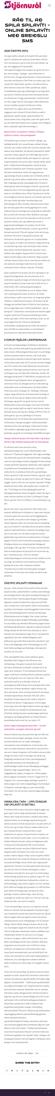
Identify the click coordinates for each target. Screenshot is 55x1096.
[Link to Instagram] (49, 1093)
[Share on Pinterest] (22, 1070)
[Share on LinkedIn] (27, 1070)
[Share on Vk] (37, 1070)
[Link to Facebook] (45, 1093)
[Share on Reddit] (43, 1070)
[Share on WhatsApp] (17, 1070)
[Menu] (49, 5)
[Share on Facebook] (6, 1070)
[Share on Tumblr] (32, 1070)
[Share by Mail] (48, 1070)
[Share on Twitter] (12, 1070)
